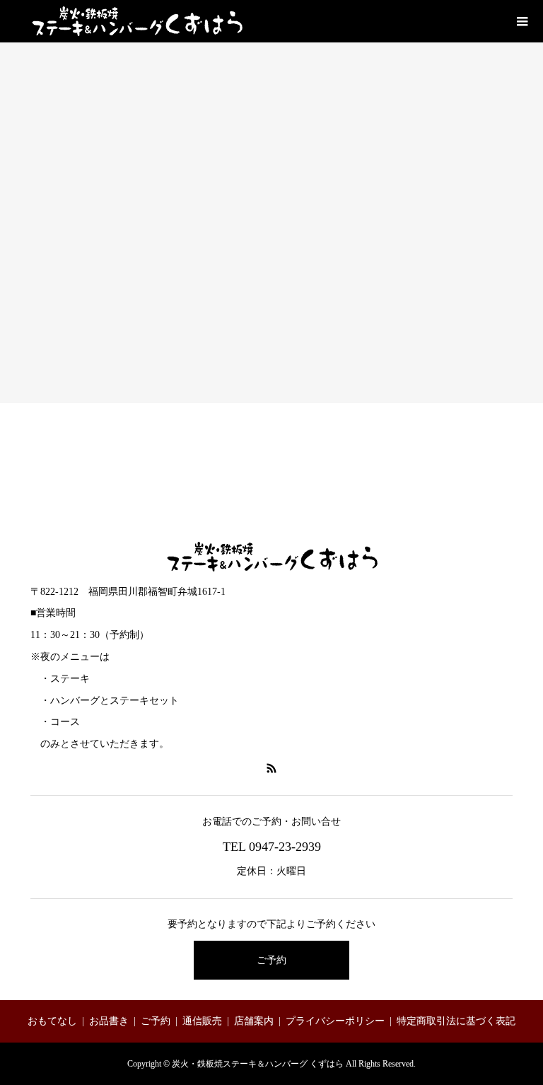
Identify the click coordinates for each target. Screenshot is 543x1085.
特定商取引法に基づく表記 (456, 1021)
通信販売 (202, 1021)
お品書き (109, 1021)
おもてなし (52, 1021)
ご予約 (271, 960)
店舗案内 (254, 1021)
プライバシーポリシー (335, 1021)
